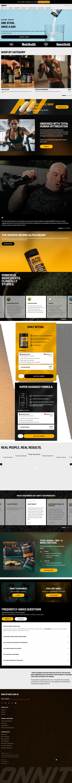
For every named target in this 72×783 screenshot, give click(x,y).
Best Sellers (11, 8)
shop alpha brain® (8, 244)
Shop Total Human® (48, 570)
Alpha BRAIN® (17, 8)
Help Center (21, 619)
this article (48, 629)
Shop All (2, 8)
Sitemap (3, 714)
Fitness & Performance (32, 8)
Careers (3, 712)
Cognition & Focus (41, 8)
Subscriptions (5, 725)
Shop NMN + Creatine (24, 37)
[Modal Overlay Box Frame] (36, 2)
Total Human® (23, 8)
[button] (70, 1)
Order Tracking (5, 736)
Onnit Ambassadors (6, 721)
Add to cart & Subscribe (39, 376)
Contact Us (7, 619)
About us (46, 146)
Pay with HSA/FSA (6, 745)
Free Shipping (5, 741)
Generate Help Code (6, 748)
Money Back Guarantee (7, 743)
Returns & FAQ (5, 739)
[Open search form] (65, 5)
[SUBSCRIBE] (27, 699)
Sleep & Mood (48, 8)
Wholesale (4, 723)
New (6, 8)
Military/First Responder (7, 727)
